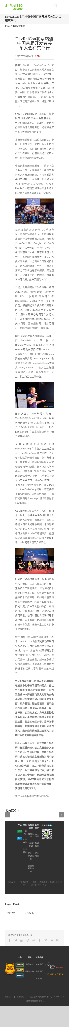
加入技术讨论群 (31, 856)
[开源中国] (43, 825)
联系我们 (39, 972)
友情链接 (11, 882)
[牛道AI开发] (20, 975)
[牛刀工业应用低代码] (20, 969)
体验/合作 (29, 972)
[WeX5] (19, 831)
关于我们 (39, 965)
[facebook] (47, 825)
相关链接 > (12, 810)
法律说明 (24, 882)
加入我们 (39, 979)
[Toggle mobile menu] (62, 5)
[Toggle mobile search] (55, 5)
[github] (51, 825)
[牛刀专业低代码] (20, 964)
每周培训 (29, 965)
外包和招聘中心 (31, 869)
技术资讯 (29, 912)
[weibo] (45, 825)
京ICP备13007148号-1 (34, 1001)
